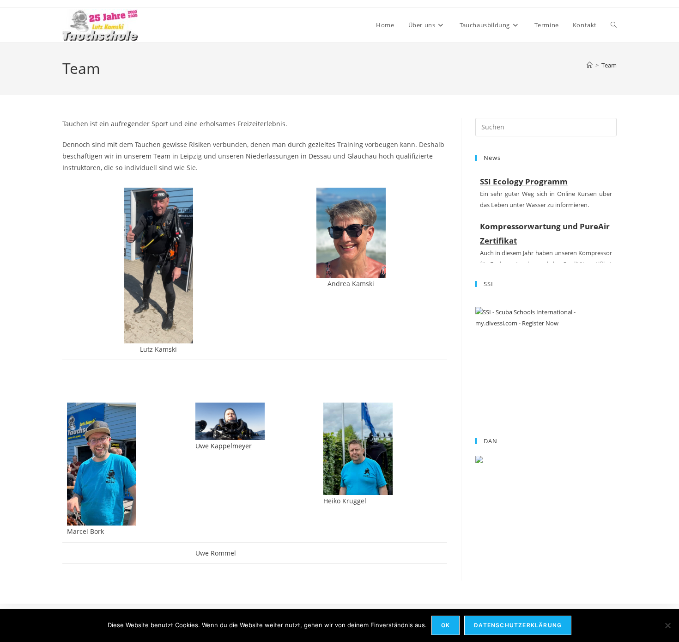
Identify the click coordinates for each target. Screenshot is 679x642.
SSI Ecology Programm (524, 181)
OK (445, 625)
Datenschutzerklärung (518, 625)
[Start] (590, 65)
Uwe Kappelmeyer (223, 445)
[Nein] (667, 625)
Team (609, 65)
